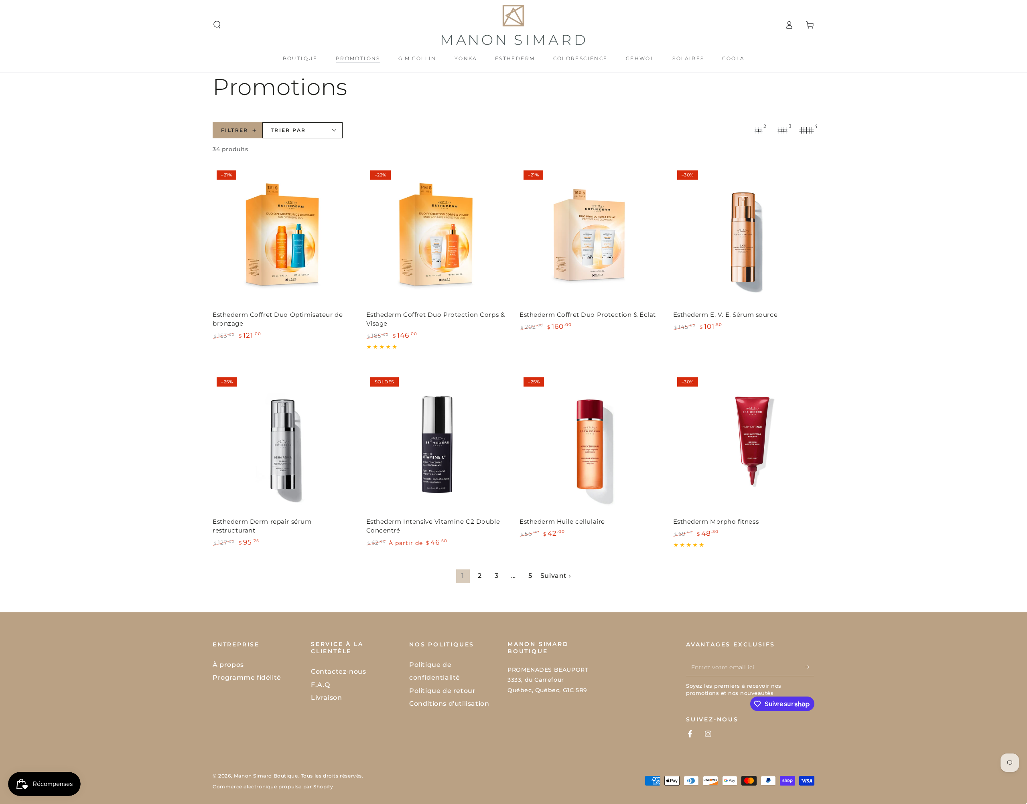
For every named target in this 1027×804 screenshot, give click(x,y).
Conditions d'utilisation (449, 703)
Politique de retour (442, 691)
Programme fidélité (247, 677)
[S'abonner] (809, 667)
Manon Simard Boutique (266, 776)
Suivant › (555, 575)
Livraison (326, 697)
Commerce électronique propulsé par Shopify (273, 787)
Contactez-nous (338, 671)
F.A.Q (320, 685)
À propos (228, 664)
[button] (217, 25)
